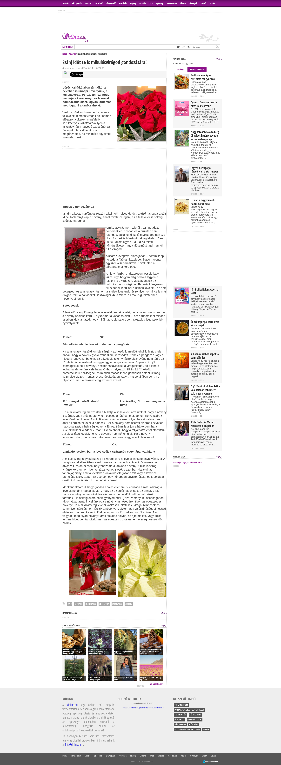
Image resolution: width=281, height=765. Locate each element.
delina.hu (72, 705)
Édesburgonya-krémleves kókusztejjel (205, 323)
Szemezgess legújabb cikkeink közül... (188, 462)
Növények (193, 3)
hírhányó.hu (160, 707)
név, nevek (180, 724)
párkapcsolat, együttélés (189, 710)
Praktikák (123, 3)
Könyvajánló (111, 3)
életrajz (179, 720)
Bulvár (66, 3)
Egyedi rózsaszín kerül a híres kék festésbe (204, 104)
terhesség (180, 715)
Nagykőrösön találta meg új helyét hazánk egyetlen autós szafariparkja (205, 135)
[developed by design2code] (210, 761)
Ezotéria (142, 3)
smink (206, 729)
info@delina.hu (73, 744)
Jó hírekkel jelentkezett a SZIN (204, 291)
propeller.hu (143, 707)
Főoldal (64, 53)
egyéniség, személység (187, 729)
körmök (193, 724)
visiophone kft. (147, 761)
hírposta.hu (135, 707)
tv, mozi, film (181, 705)
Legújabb (181, 69)
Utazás (212, 3)
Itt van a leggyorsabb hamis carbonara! (202, 202)
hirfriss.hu (152, 707)
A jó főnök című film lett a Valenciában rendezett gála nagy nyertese (205, 390)
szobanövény (104, 603)
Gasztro (88, 3)
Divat (151, 3)
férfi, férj (195, 715)
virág (69, 603)
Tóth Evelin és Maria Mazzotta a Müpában (202, 424)
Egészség (159, 3)
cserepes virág (90, 603)
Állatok (183, 3)
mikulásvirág (117, 603)
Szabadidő (98, 3)
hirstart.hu (127, 707)
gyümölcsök (194, 720)
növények (78, 603)
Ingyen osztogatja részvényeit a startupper (204, 169)
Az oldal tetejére (156, 684)
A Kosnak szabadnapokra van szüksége (205, 356)
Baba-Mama (172, 3)
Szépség (133, 3)
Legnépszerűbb (197, 69)
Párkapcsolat (77, 3)
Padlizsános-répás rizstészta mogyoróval (203, 77)
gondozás (128, 603)
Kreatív (203, 3)
